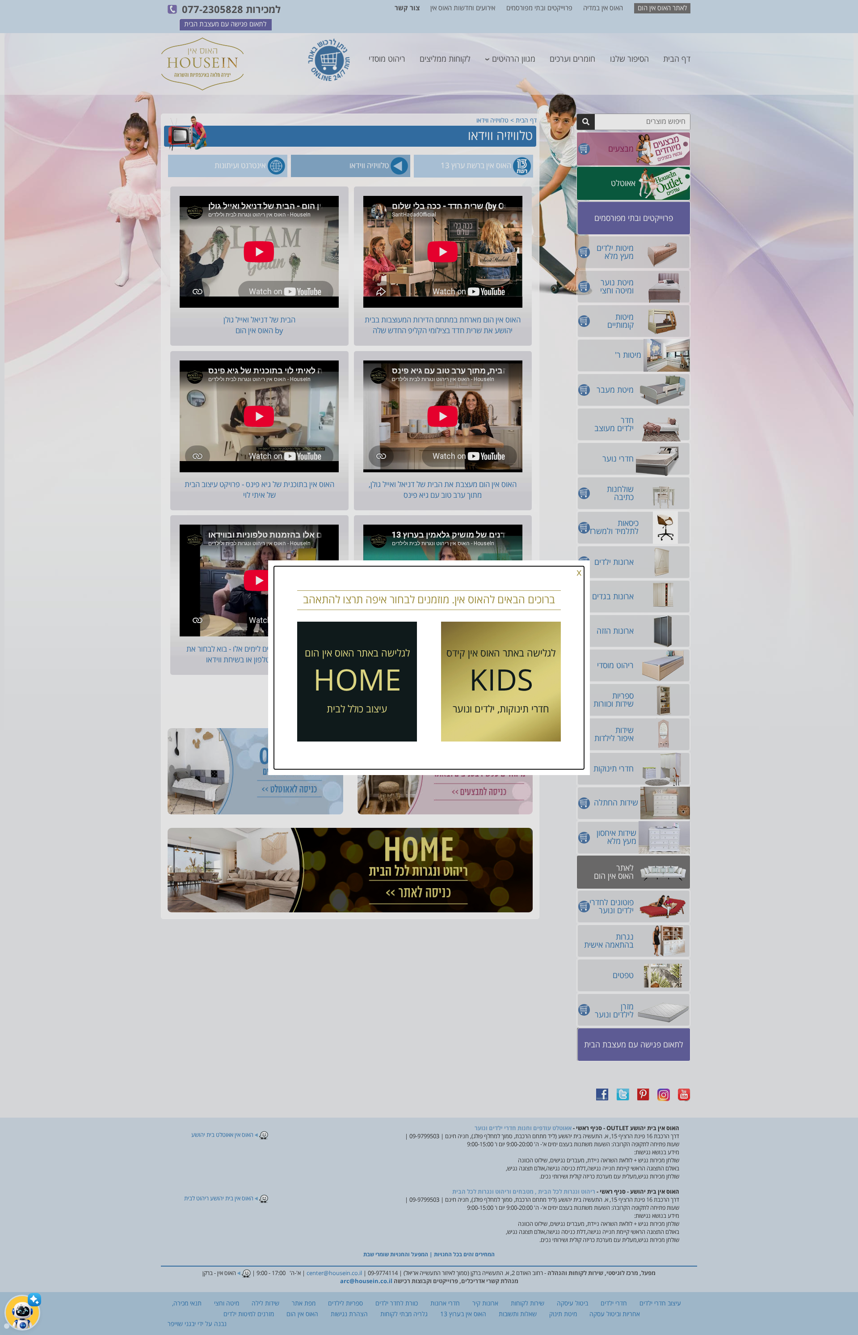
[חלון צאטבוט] (6, 1326)
